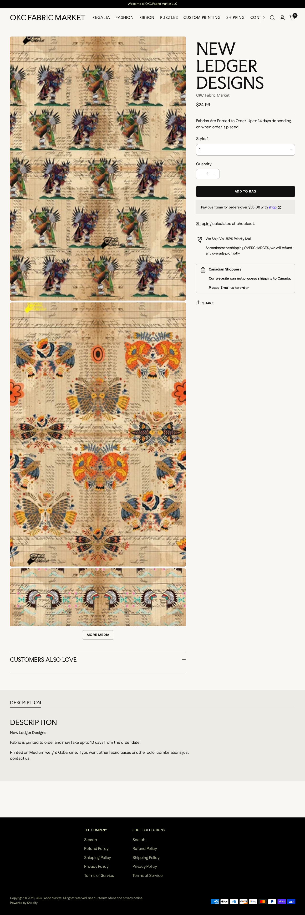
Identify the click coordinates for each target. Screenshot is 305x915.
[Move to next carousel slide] (294, 808)
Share (208, 303)
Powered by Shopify (23, 903)
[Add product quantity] (215, 174)
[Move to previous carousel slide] (10, 808)
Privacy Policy (96, 866)
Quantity (204, 164)
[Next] (263, 17)
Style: (202, 139)
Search (90, 840)
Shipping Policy (97, 858)
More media (98, 635)
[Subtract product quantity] (200, 174)
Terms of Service (99, 876)
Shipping (204, 224)
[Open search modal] (272, 17)
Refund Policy (96, 849)
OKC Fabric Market (213, 95)
